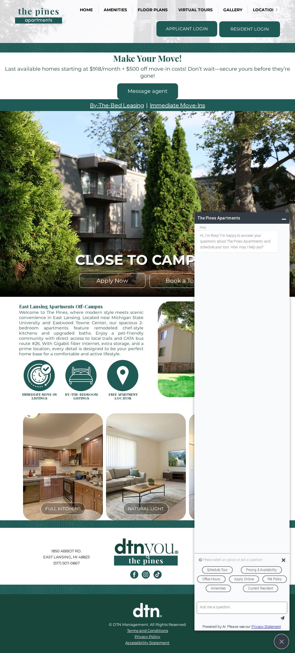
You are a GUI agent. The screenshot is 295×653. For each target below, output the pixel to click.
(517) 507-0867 (66, 563)
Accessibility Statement (147, 642)
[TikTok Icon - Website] (158, 575)
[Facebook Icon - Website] (134, 575)
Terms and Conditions (147, 630)
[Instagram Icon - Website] (146, 575)
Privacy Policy (147, 636)
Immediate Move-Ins (177, 105)
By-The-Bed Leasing (117, 105)
